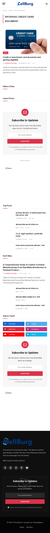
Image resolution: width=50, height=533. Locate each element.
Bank (5, 52)
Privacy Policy (22, 149)
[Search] (46, 3)
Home (5, 10)
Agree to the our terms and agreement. (26, 507)
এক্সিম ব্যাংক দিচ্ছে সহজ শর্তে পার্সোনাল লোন (27, 224)
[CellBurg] (25, 3)
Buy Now (30, 527)
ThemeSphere (38, 522)
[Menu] (3, 3)
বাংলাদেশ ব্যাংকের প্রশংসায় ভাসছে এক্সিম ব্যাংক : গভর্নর (30, 245)
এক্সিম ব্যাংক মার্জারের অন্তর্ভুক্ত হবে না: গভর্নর (28, 297)
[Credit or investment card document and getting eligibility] (25, 41)
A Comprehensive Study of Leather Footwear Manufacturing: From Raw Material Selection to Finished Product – (24, 267)
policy (32, 507)
